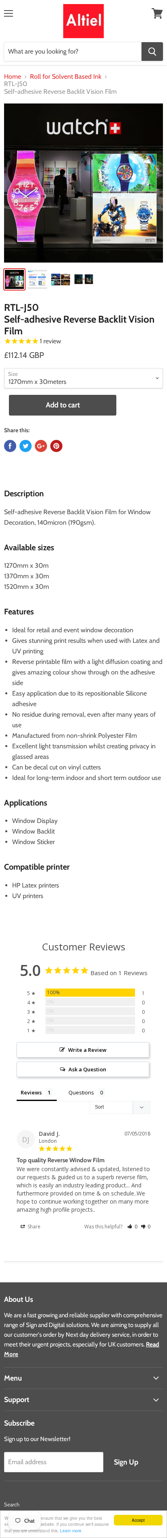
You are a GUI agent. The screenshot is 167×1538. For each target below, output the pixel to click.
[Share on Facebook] (10, 446)
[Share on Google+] (41, 446)
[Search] (152, 51)
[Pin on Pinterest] (56, 446)
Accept (138, 1520)
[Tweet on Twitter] (25, 446)
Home (12, 76)
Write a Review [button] (87, 1049)
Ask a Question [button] (87, 1069)
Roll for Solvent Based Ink (65, 76)
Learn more (70, 1530)
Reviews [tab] (31, 1092)
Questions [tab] (81, 1092)
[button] (132, 1226)
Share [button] (33, 1226)
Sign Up (126, 1462)
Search (11, 1504)
